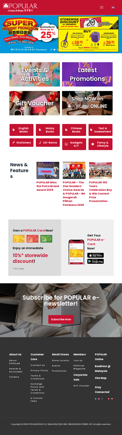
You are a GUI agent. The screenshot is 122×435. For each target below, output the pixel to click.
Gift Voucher (81, 385)
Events (56, 365)
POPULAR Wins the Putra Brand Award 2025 (47, 186)
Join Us (78, 360)
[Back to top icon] (108, 429)
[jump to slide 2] (54, 50)
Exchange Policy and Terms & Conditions (37, 388)
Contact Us (38, 365)
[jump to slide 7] (71, 50)
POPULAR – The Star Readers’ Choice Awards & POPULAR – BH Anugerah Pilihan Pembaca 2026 (74, 194)
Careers (14, 376)
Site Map (101, 378)
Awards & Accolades (15, 370)
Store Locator (60, 360)
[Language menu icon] (114, 7)
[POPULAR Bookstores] (20, 7)
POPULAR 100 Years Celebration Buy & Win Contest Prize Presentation (100, 192)
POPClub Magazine (79, 367)
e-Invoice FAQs (37, 399)
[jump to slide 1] (51, 50)
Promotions (59, 371)
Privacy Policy (39, 370)
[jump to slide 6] (67, 50)
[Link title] (47, 170)
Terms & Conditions (37, 377)
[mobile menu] (101, 7)
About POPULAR (14, 362)
